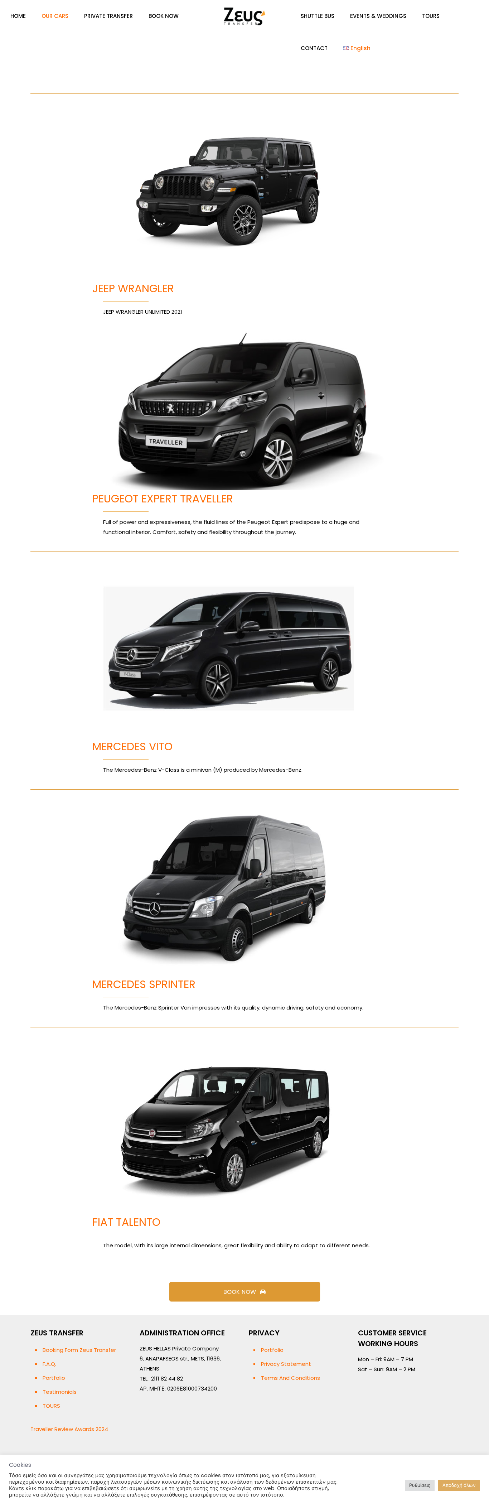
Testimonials (60, 1392)
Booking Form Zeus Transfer (79, 1350)
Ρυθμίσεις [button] (419, 1485)
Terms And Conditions (290, 1378)
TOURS (51, 1406)
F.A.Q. (49, 1364)
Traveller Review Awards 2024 (69, 1429)
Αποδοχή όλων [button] (459, 1485)
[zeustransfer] (244, 16)
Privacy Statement (286, 1364)
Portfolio (54, 1378)
